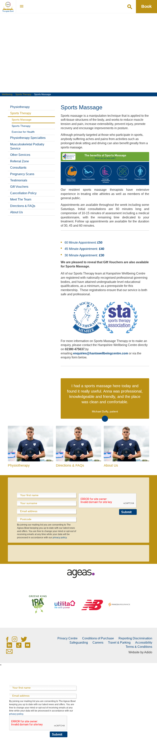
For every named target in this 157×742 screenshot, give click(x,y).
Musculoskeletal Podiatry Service (27, 146)
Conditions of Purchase (98, 638)
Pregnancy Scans (22, 174)
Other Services (20, 154)
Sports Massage (21, 119)
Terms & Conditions (139, 646)
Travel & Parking (119, 642)
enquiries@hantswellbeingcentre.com (100, 353)
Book (146, 6)
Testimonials (18, 180)
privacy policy (60, 537)
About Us (16, 212)
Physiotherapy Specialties (28, 137)
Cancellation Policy (23, 193)
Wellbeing (7, 94)
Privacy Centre (67, 638)
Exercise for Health (23, 131)
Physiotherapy (20, 107)
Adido (148, 652)
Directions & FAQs (22, 206)
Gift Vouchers (19, 186)
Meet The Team (20, 199)
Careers (97, 642)
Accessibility (143, 642)
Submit (126, 512)
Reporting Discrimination (135, 638)
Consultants (18, 167)
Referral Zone (19, 161)
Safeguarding (79, 642)
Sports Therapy (23, 94)
